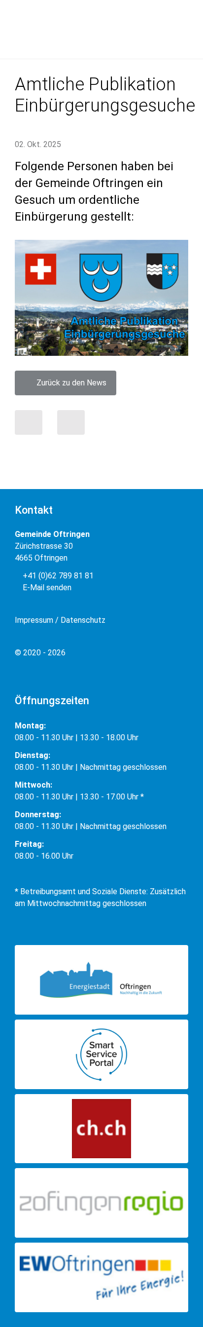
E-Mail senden (46, 587)
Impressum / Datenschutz (60, 620)
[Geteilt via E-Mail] (71, 422)
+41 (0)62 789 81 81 (57, 575)
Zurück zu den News (68, 382)
